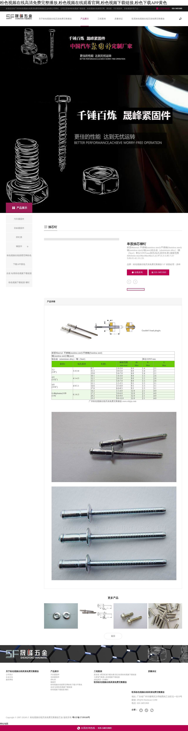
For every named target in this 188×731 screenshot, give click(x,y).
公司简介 (9, 675)
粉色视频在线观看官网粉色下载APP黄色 (66, 685)
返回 (113, 636)
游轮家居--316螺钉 (101, 680)
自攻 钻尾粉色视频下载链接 (61, 687)
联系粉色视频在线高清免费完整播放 (148, 19)
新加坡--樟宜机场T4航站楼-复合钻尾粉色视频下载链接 (115, 675)
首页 (28, 19)
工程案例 (102, 19)
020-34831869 (160, 272)
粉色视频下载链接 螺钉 (60, 690)
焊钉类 (53, 680)
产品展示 (84, 19)
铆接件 (53, 682)
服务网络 (9, 680)
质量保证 (119, 19)
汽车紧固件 (55, 675)
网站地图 (4, 724)
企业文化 (9, 677)
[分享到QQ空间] (141, 710)
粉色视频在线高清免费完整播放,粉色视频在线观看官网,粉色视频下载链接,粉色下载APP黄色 (83, 2)
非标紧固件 (55, 677)
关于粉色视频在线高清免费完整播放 (55, 19)
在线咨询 (138, 272)
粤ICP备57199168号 (81, 717)
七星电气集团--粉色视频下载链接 (107, 677)
